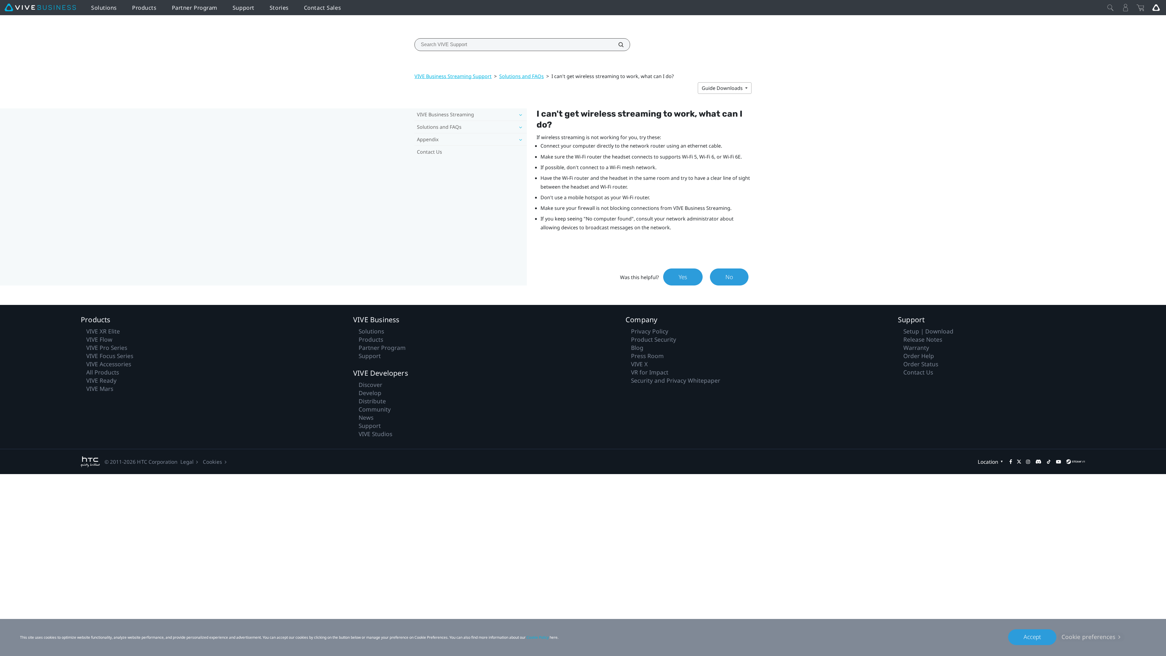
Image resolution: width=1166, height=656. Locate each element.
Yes (683, 277)
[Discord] (1038, 461)
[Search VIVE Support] (618, 45)
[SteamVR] (1075, 461)
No (729, 277)
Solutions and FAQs (521, 76)
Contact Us (429, 152)
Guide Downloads (723, 88)
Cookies (212, 461)
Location (988, 461)
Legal (186, 461)
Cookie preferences (1088, 637)
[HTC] (90, 461)
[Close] (1110, 7)
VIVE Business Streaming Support (453, 76)
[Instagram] (1028, 461)
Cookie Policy (538, 637)
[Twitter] (1019, 462)
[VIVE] (40, 7)
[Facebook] (1010, 461)
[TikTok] (1048, 461)
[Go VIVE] (1156, 7)
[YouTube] (1058, 461)
